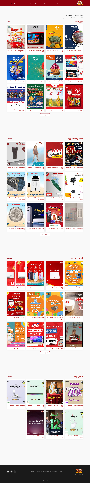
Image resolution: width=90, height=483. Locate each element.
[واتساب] (8, 471)
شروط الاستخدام (43, 481)
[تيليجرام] (11, 471)
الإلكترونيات (30, 3)
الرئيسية (63, 3)
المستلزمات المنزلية (48, 3)
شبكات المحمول (38, 3)
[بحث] (14, 3)
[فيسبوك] (15, 471)
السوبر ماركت (57, 3)
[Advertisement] (45, 10)
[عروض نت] (79, 471)
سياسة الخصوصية (50, 481)
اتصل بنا (38, 481)
